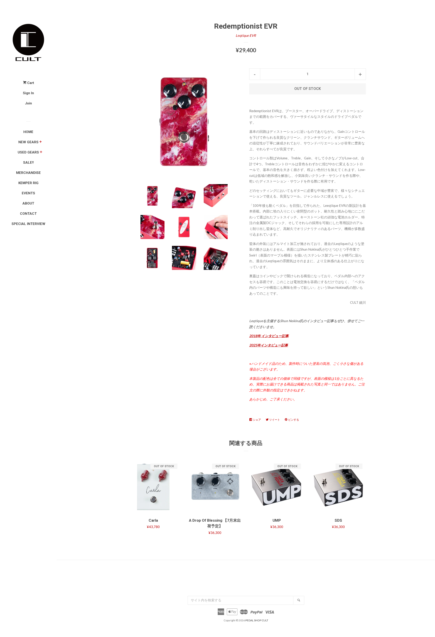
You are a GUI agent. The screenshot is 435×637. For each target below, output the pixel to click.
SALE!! (28, 162)
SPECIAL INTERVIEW (28, 224)
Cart (30, 83)
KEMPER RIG (28, 183)
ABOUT (28, 203)
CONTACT (28, 214)
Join (28, 103)
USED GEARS (28, 152)
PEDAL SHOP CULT (256, 620)
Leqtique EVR (246, 35)
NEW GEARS (28, 142)
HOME (28, 132)
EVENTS (28, 193)
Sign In (28, 93)
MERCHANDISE (28, 173)
